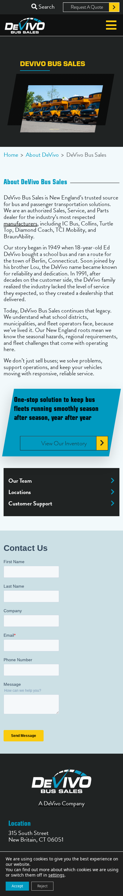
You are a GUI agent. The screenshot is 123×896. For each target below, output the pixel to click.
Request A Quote (87, 7)
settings (56, 875)
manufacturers (20, 223)
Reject (42, 886)
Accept (17, 886)
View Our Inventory (64, 443)
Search (46, 6)
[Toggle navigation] (111, 25)
